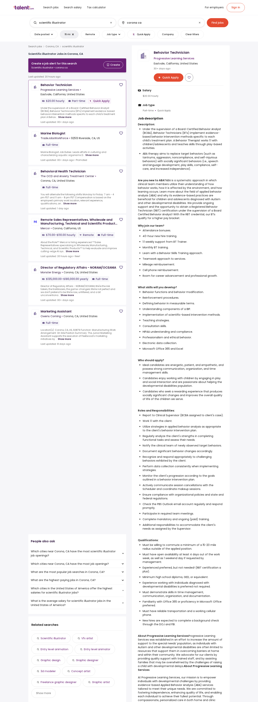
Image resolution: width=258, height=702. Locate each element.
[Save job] (121, 84)
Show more (64, 117)
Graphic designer (87, 660)
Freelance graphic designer (58, 682)
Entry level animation (54, 649)
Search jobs (35, 46)
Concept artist (80, 671)
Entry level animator (97, 649)
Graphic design (50, 660)
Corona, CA (52, 46)
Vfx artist (87, 638)
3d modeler (48, 671)
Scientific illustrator (53, 638)
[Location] (158, 23)
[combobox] (72, 23)
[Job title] (70, 23)
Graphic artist (101, 682)
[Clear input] (111, 23)
